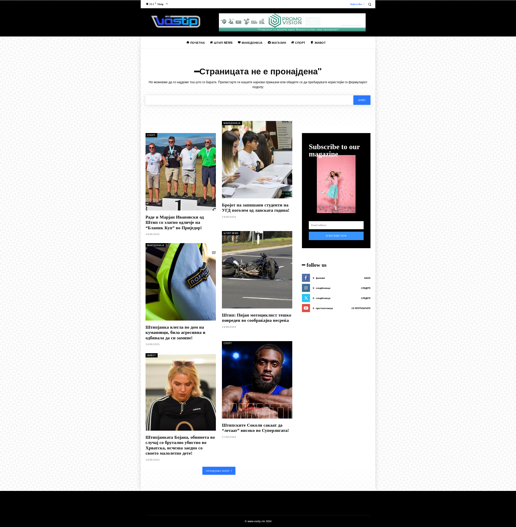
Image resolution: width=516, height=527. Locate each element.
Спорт (151, 135)
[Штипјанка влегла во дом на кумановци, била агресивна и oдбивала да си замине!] (181, 282)
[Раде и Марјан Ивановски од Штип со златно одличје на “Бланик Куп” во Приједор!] (181, 171)
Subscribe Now (336, 235)
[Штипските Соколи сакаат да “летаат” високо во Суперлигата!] (257, 380)
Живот (151, 355)
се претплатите (361, 308)
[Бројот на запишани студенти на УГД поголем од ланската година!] (257, 159)
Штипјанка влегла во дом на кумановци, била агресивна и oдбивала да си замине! (175, 332)
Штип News (231, 233)
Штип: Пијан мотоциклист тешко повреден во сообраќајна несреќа (256, 317)
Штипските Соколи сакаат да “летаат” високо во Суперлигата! (255, 428)
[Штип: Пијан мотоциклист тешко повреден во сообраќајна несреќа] (257, 269)
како (367, 277)
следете (365, 288)
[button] (370, 4)
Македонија (232, 123)
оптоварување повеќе (217, 470)
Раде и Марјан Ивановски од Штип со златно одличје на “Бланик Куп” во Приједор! (175, 222)
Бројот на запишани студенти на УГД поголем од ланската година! (255, 207)
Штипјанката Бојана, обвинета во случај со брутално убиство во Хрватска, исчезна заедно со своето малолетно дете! (180, 445)
